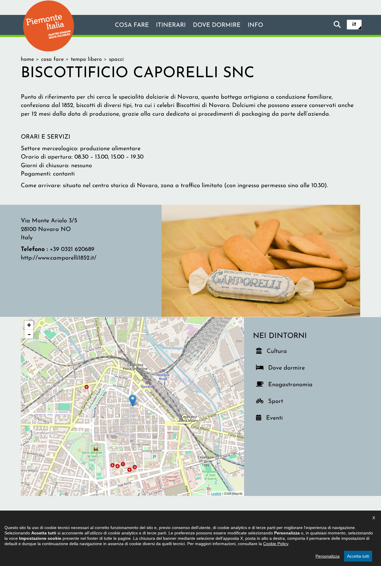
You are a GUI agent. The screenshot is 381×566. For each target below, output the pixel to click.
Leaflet (216, 493)
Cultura (277, 351)
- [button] (29, 334)
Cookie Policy (275, 543)
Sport (278, 401)
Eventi (276, 418)
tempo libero (86, 59)
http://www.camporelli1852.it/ (58, 258)
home (27, 59)
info (255, 25)
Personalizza (328, 556)
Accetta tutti (358, 556)
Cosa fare (132, 25)
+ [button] (29, 325)
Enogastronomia (289, 385)
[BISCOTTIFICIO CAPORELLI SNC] (261, 260)
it (354, 24)
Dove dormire (217, 25)
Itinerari (171, 25)
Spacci (116, 59)
